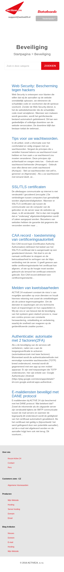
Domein (11, 538)
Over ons (6, 452)
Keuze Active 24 (14, 458)
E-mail (10, 542)
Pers (10, 467)
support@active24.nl (19, 17)
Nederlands (48, 18)
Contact (11, 463)
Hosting (11, 505)
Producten (6, 494)
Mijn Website (13, 500)
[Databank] (14, 8)
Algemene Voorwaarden (18, 485)
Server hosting (14, 509)
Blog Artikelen (8, 527)
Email (10, 518)
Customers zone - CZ (11, 479)
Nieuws (11, 533)
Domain (11, 514)
